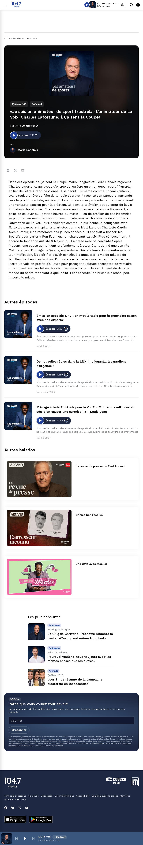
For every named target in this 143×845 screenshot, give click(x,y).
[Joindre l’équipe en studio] (122, 4)
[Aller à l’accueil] (16, 6)
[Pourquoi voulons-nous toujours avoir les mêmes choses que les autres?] (36, 654)
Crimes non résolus (89, 515)
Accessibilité (83, 796)
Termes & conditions (15, 796)
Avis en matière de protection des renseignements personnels (59, 741)
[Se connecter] (138, 5)
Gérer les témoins (64, 796)
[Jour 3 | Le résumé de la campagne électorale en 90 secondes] (36, 677)
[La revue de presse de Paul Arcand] (39, 479)
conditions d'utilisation (43, 745)
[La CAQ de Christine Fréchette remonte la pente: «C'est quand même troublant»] (36, 631)
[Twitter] (15, 170)
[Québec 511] (135, 785)
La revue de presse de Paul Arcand (100, 466)
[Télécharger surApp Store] (15, 819)
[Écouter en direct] (87, 5)
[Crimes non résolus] (39, 528)
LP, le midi (103, 6)
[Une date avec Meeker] (39, 577)
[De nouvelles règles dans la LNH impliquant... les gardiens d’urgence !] (18, 370)
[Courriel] (22, 170)
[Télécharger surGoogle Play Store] (41, 819)
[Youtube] (26, 807)
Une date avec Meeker (91, 563)
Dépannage (46, 796)
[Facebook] (8, 170)
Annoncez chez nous (15, 799)
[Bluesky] (12, 807)
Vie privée (33, 796)
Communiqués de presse (105, 796)
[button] (16, 838)
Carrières (125, 796)
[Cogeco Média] (116, 783)
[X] (19, 807)
